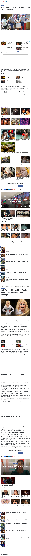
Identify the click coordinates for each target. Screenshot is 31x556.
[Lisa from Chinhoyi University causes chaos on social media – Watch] (15, 226)
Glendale (14, 183)
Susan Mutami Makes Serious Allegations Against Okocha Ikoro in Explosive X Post (25, 77)
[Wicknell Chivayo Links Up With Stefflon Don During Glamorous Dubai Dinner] (3, 280)
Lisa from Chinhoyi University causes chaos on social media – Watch (15, 230)
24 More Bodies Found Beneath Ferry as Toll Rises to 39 (14, 265)
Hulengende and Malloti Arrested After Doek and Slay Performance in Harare (17, 261)
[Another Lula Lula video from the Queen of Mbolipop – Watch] (25, 235)
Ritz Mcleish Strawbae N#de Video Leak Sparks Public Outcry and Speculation (5, 230)
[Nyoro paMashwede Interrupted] (25, 226)
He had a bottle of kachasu (7, 99)
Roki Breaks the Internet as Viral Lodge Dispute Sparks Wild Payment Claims (10, 77)
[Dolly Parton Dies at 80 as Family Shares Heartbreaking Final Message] (3, 248)
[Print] (20, 189)
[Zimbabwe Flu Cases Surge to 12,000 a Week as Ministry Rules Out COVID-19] (3, 259)
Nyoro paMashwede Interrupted (24, 230)
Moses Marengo (20, 183)
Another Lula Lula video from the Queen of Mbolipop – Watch (25, 240)
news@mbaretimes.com (5, 554)
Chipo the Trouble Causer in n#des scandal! (15, 200)
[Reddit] (14, 189)
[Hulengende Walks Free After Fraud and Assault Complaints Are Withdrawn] (3, 251)
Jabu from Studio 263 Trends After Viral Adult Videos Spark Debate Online (10, 81)
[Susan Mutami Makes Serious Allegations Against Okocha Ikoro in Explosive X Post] (18, 77)
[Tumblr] (11, 189)
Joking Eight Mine (18, 51)
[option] (15, 200)
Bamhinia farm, (10, 88)
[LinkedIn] (9, 189)
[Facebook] (5, 189)
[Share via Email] (18, 189)
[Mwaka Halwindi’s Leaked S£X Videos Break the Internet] (5, 235)
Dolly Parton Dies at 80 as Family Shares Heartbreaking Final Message (16, 247)
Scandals (2, 5)
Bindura (9, 183)
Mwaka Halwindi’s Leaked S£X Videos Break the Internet (5, 239)
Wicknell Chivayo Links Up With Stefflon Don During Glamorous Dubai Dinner (17, 279)
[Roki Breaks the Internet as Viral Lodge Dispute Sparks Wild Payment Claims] (3, 77)
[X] (7, 189)
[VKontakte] (16, 189)
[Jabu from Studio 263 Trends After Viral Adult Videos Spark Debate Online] (3, 81)
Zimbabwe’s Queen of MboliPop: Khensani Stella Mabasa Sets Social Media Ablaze (15, 240)
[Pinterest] (12, 189)
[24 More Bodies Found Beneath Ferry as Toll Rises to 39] (3, 266)
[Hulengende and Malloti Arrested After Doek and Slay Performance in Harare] (3, 262)
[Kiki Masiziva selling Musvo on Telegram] (18, 81)
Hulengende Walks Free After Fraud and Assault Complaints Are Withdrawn (17, 250)
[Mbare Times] (6, 1)
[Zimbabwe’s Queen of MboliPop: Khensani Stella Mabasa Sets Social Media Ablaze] (15, 235)
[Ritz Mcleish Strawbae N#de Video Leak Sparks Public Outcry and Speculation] (5, 226)
